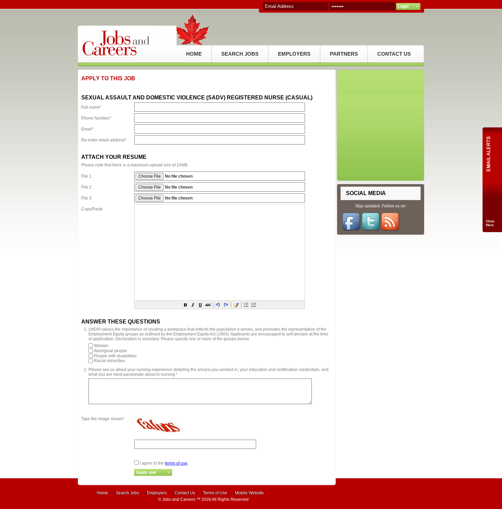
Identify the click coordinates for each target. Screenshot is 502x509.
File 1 (86, 176)
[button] (185, 304)
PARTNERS (344, 54)
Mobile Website (249, 493)
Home (102, 493)
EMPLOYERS (294, 54)
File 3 (86, 198)
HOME (194, 54)
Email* (87, 129)
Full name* (91, 107)
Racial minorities (109, 360)
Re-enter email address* (104, 140)
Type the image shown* (103, 418)
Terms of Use (215, 493)
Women (101, 345)
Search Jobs (127, 493)
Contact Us (185, 493)
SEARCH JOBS (240, 54)
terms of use (176, 463)
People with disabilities (115, 355)
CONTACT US (394, 54)
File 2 (86, 187)
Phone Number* (96, 118)
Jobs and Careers (178, 499)
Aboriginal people (110, 350)
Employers (157, 493)
